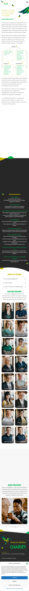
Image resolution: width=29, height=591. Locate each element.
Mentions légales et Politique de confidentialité (14, 588)
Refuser (14, 581)
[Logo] (4, 2)
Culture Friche (6, 522)
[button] (27, 563)
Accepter (14, 577)
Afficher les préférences (14, 585)
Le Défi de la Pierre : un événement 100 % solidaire (13, 554)
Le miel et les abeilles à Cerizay (9, 558)
